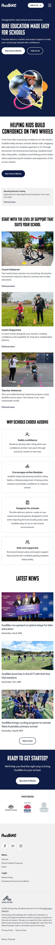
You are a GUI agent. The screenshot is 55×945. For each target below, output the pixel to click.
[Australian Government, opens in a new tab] (11, 807)
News (4, 867)
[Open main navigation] (49, 5)
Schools (5, 859)
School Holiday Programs (12, 863)
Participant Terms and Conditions (15, 881)
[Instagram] (21, 846)
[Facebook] (5, 846)
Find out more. (10, 202)
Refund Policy (7, 877)
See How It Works (13, 51)
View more (27, 741)
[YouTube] (13, 846)
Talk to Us (35, 51)
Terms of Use (20, 930)
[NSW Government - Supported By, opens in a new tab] (27, 807)
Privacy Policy (7, 930)
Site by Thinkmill (8, 939)
